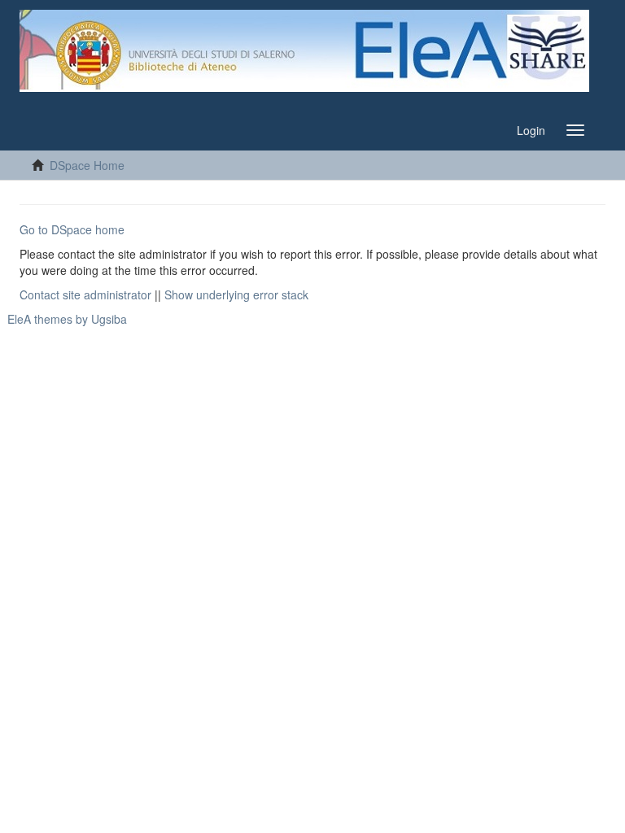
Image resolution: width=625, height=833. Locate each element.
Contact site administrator (85, 294)
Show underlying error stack (236, 294)
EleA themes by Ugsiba (67, 319)
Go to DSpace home (72, 229)
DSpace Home (87, 165)
